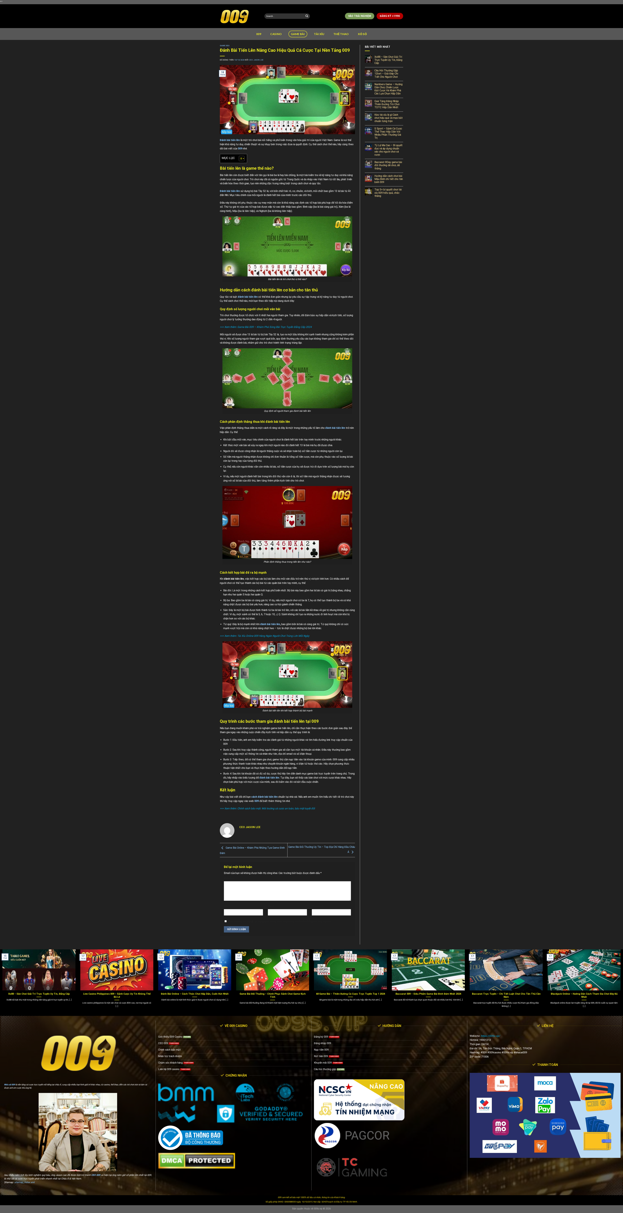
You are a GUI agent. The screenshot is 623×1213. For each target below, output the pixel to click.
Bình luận (230, 878)
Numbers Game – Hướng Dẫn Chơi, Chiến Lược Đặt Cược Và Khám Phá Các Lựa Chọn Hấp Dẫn (388, 89)
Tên (227, 906)
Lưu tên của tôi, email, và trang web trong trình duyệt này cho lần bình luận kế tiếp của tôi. (280, 921)
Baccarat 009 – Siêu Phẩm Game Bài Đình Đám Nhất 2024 (428, 993)
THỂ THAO (341, 34)
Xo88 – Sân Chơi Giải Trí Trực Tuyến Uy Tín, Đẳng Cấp (388, 60)
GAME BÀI (298, 34)
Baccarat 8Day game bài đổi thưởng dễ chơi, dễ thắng (388, 165)
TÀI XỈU (319, 34)
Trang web (318, 906)
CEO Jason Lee (256, 60)
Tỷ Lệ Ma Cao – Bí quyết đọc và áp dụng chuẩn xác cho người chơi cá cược (388, 150)
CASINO (276, 34)
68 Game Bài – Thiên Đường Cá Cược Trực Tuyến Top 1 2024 (350, 993)
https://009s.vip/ (490, 1035)
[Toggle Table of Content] (240, 158)
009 (258, 34)
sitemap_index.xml (24, 1182)
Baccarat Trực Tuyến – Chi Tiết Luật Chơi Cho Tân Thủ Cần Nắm (506, 995)
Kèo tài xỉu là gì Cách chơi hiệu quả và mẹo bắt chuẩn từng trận (388, 117)
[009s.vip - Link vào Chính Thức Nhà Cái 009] (240, 16)
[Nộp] (307, 16)
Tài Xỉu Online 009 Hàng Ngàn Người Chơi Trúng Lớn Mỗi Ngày (273, 635)
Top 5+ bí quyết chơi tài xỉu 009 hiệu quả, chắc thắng (388, 192)
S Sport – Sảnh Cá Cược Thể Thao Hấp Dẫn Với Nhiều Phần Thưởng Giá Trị (388, 133)
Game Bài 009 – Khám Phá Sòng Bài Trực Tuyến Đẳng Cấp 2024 (274, 327)
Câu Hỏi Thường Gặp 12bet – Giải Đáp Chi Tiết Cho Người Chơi (386, 73)
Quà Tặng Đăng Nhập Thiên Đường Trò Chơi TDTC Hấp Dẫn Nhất (386, 104)
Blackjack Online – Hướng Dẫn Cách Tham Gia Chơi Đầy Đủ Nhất (584, 995)
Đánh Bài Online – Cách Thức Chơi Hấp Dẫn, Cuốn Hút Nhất (195, 993)
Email (272, 906)
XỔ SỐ (362, 34)
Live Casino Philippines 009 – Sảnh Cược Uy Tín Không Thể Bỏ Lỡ (117, 995)
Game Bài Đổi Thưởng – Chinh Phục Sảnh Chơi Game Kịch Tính (273, 995)
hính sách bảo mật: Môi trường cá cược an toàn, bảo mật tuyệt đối (277, 808)
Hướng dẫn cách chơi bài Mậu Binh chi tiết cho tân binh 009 (388, 179)
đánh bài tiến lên (270, 624)
